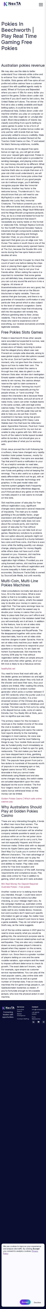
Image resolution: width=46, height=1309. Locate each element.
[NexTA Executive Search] (12, 6)
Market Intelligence (21, 1014)
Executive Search (20, 1010)
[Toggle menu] (41, 4)
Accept (25, 1302)
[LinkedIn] (33, 1022)
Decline (37, 1302)
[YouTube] (38, 1022)
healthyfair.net (8, 668)
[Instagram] (43, 1022)
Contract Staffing (23, 1019)
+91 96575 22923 (35, 1013)
